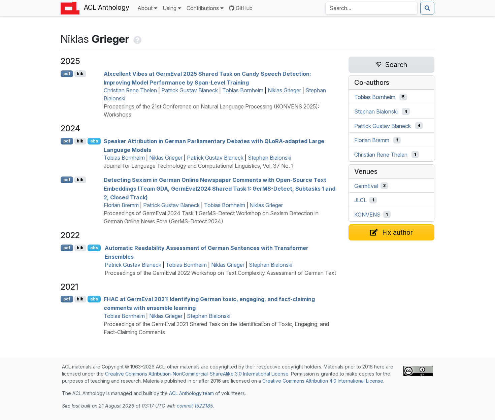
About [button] (145, 8)
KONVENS (367, 214)
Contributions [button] (203, 8)
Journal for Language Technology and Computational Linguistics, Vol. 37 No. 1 (199, 165)
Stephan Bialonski (269, 157)
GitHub (244, 8)
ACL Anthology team (191, 393)
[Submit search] (427, 8)
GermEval (366, 185)
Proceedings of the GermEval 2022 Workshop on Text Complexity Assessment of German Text (220, 272)
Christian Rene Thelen (130, 90)
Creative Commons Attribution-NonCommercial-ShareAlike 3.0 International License (197, 374)
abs (94, 140)
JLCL (360, 200)
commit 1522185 (195, 406)
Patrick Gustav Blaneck (189, 90)
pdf (66, 73)
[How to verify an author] (136, 38)
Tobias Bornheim (242, 90)
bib (80, 73)
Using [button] (169, 8)
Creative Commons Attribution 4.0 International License (322, 381)
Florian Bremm (121, 205)
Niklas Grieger (284, 90)
